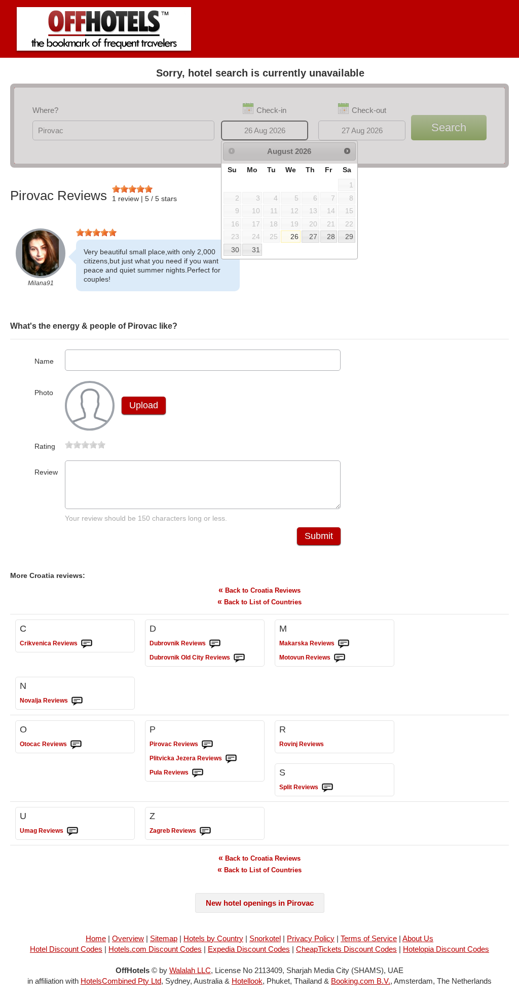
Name (44, 361)
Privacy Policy (311, 938)
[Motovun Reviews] (339, 658)
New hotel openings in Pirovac (260, 903)
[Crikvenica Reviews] (87, 643)
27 (313, 237)
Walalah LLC (190, 970)
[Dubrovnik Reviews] (215, 643)
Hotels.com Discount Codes (155, 949)
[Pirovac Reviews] (207, 744)
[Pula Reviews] (198, 773)
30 (235, 250)
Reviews (49, 643)
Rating (44, 446)
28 (331, 237)
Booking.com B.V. (360, 981)
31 (256, 250)
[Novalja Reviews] (77, 701)
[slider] (132, 189)
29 (349, 237)
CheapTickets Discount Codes (346, 949)
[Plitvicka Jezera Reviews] (231, 758)
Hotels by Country (213, 938)
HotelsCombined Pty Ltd (121, 981)
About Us (417, 938)
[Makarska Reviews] (344, 643)
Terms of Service (369, 938)
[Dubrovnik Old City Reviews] (239, 658)
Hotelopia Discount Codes (446, 949)
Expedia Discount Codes (249, 949)
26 (294, 237)
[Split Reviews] (327, 787)
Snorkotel (265, 938)
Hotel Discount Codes (66, 949)
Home (96, 938)
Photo (43, 393)
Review (46, 472)
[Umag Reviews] (72, 831)
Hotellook (247, 981)
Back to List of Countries (259, 601)
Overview (128, 938)
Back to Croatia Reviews (259, 590)
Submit (319, 536)
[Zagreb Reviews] (205, 831)
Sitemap (163, 938)
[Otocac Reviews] (76, 744)
